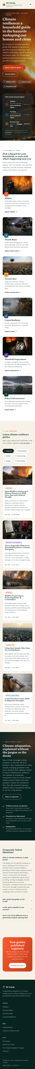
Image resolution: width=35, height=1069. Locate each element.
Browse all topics (17, 965)
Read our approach (12, 797)
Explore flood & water (12, 251)
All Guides (6, 1041)
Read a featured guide (13, 67)
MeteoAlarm (8, 132)
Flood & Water (21, 461)
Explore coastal (10, 331)
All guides (9, 451)
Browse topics (10, 74)
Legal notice (6, 1065)
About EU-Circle (8, 1044)
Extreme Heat (21, 456)
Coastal (8, 461)
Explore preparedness (12, 370)
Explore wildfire (10, 212)
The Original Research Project (13, 1048)
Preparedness (22, 451)
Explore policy (9, 409)
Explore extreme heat (12, 292)
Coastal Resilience (9, 1017)
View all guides (25, 443)
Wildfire (8, 456)
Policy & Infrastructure (11, 1031)
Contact (5, 1051)
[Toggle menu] (30, 4)
